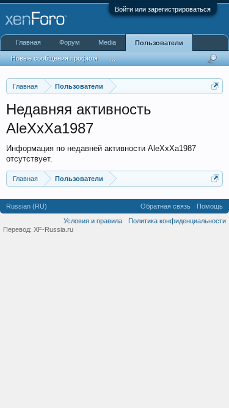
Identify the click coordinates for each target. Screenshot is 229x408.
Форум (69, 42)
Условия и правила (93, 220)
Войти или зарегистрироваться (163, 9)
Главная (28, 42)
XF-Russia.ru (53, 229)
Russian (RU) (26, 206)
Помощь (210, 206)
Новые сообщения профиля (54, 58)
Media (107, 42)
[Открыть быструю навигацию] (215, 86)
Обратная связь (165, 206)
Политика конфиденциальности (177, 220)
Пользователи (159, 42)
